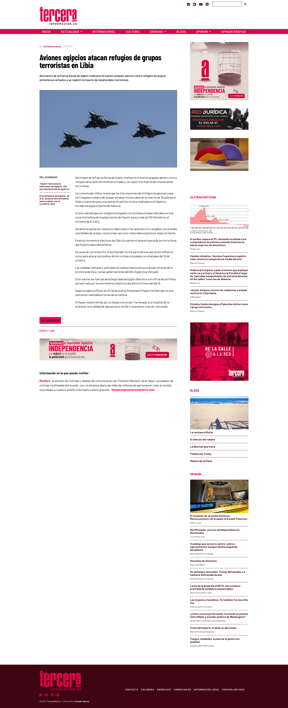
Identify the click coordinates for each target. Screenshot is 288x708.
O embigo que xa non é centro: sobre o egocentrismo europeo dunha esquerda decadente (213, 546)
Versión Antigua (233, 689)
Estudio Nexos (81, 701)
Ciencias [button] (157, 31)
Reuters (45, 381)
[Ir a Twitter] (194, 4)
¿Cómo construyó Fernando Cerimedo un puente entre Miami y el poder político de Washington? (219, 615)
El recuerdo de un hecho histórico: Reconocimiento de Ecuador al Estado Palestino (218, 517)
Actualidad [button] (70, 31)
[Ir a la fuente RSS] (207, 4)
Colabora (147, 689)
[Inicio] (58, 15)
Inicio (46, 31)
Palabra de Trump (200, 453)
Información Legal (206, 689)
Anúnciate (164, 689)
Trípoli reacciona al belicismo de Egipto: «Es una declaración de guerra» (55, 186)
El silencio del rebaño (202, 439)
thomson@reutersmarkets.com (132, 390)
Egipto (43, 330)
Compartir (51, 320)
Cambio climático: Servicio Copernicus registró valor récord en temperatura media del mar (218, 258)
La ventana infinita (201, 432)
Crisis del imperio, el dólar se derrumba (213, 627)
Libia (52, 330)
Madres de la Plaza (201, 460)
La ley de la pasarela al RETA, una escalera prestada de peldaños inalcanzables (215, 587)
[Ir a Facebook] (188, 4)
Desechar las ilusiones (203, 560)
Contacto (131, 689)
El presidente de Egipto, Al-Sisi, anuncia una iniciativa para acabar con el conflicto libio (55, 199)
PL (41, 46)
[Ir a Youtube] (200, 4)
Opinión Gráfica (233, 31)
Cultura (132, 31)
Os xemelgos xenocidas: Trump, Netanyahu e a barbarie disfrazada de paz (217, 573)
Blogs (181, 31)
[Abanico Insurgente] (219, 160)
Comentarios (182, 689)
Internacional (104, 31)
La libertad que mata (202, 446)
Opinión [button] (202, 31)
